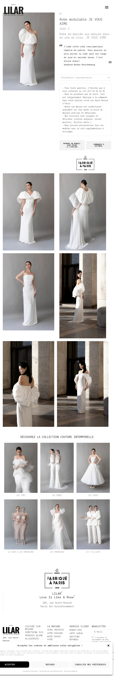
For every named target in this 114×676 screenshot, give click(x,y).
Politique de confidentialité (51, 671)
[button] (108, 645)
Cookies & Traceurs (30, 671)
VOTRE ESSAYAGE (55, 633)
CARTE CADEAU (76, 633)
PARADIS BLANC (34, 635)
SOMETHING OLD (34, 632)
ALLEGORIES (32, 638)
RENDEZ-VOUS (76, 630)
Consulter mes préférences (90, 664)
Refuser (50, 664)
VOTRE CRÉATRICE (55, 630)
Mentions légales (70, 671)
